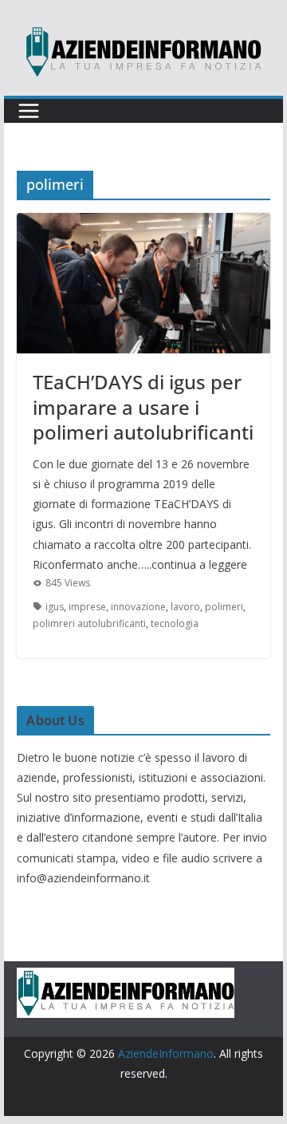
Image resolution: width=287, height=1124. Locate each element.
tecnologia (175, 623)
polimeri (224, 606)
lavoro (185, 606)
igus (54, 606)
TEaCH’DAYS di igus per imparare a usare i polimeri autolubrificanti (143, 406)
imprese (87, 606)
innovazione (138, 606)
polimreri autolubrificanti (89, 623)
